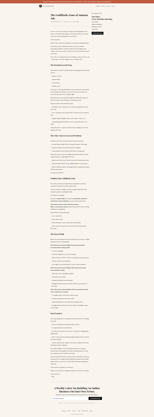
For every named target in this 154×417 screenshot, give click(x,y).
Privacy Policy (85, 410)
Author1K (98, 6)
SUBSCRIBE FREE (97, 33)
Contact (74, 410)
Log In (112, 6)
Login (91, 410)
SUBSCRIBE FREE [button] (95, 398)
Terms (78, 410)
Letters (108, 6)
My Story (103, 6)
